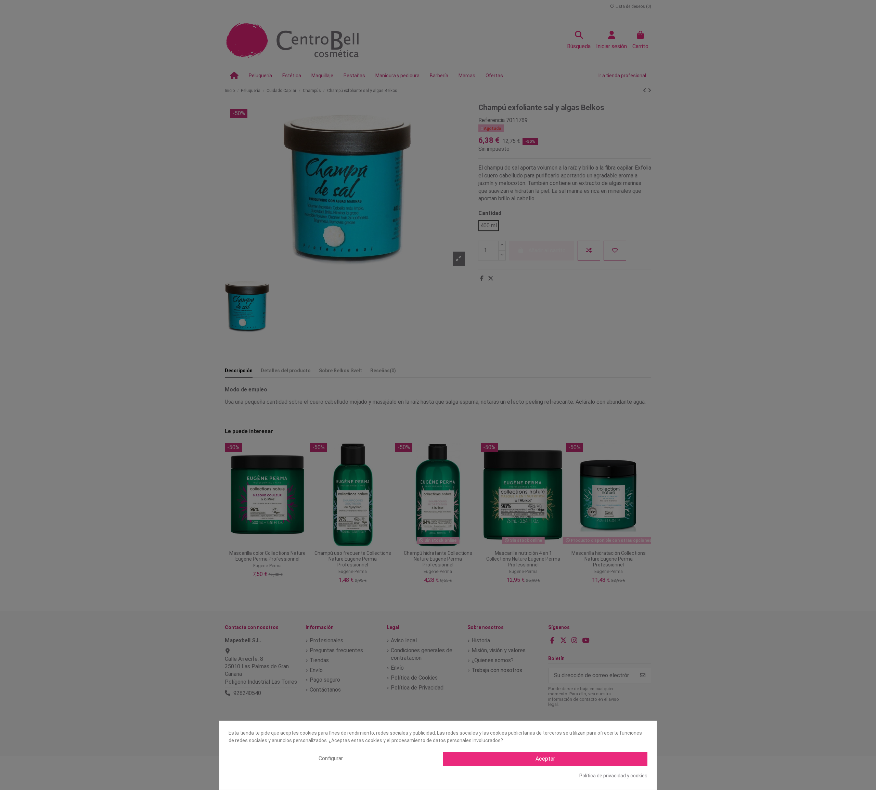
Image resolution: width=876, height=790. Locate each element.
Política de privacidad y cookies (613, 775)
